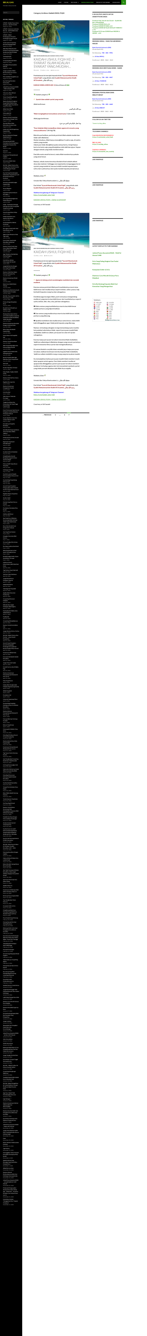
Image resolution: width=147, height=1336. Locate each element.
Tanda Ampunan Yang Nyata (10, 799)
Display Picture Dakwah (103, 2)
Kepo (4, 1138)
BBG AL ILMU (8, 2)
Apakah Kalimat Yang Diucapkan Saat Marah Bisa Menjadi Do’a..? (10, 1162)
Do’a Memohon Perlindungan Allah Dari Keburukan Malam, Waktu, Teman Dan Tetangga (11, 937)
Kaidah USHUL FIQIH (87, 2)
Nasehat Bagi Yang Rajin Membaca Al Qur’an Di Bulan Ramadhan (10, 705)
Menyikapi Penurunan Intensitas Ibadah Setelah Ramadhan (9, 776)
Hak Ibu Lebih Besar (8, 514)
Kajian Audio (116, 2)
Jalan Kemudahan (7, 1039)
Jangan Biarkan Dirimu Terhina (11, 631)
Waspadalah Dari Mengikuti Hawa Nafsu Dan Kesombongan (10, 1027)
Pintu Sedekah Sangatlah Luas (11, 76)
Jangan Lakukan (7, 1021)
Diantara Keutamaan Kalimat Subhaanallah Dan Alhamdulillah (10, 1104)
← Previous (46, 415)
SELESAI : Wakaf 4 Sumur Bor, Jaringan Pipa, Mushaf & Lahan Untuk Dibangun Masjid (11, 166)
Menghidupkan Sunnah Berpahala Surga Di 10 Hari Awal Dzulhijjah (10, 457)
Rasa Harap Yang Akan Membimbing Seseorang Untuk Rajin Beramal (9, 973)
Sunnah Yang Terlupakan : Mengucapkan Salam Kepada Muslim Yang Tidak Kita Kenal (10, 487)
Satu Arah (5, 363)
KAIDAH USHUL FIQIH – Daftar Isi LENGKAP (50, 200)
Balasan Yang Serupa (8, 725)
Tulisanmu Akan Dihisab (9, 93)
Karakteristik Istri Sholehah (10, 452)
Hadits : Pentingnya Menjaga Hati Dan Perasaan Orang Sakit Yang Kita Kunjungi (11, 206)
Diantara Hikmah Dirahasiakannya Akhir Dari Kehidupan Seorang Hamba (10, 1174)
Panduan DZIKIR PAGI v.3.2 (101, 24)
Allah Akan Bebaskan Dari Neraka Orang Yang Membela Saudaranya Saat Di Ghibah (10, 50)
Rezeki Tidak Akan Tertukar (10, 367)
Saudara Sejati (6, 498)
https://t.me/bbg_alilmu (100, 144)
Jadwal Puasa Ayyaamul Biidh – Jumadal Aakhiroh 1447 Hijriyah (10, 1181)
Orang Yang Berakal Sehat (10, 60)
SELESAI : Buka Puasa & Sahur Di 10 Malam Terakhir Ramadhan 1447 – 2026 (10, 846)
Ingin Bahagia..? (7, 1099)
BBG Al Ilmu (55, 70)
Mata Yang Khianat (8, 680)
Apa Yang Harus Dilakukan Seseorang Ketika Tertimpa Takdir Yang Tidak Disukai (10, 520)
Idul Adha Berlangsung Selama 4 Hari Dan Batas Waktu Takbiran (11, 431)
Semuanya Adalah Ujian (9, 161)
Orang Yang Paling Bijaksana (10, 621)
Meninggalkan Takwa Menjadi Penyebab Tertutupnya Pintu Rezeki (11, 1154)
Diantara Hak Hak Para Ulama (10, 378)
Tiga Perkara (6, 1148)
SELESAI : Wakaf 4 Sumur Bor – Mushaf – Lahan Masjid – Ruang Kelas (11, 637)
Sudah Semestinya (8, 1043)
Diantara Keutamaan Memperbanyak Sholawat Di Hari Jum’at (10, 674)
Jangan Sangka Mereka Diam (10, 1055)
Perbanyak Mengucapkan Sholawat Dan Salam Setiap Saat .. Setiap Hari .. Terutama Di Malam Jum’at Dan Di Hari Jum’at (10, 1191)
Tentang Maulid (7, 56)
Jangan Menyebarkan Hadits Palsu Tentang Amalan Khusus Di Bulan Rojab (11, 1132)
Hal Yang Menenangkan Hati (10, 765)
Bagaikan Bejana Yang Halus (10, 493)
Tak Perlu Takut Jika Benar (10, 574)
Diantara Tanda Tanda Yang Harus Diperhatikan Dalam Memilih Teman (10, 248)
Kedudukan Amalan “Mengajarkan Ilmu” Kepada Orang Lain (10, 1201)
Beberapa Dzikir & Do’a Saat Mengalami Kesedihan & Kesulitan (10, 929)
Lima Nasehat (6, 392)
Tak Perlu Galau (7, 447)
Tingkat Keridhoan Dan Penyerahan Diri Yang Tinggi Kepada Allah (10, 404)
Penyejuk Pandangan (8, 949)
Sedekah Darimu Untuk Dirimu (11, 985)
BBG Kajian (74, 2)
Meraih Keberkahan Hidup (10, 212)
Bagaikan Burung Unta (9, 382)
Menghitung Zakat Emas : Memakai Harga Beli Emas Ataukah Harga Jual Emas (10, 911)
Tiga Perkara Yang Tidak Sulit (10, 570)
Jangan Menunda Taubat (9, 663)
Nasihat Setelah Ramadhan (10, 783)
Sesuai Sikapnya (7, 188)
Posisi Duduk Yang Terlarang (10, 918)
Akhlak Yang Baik (7, 691)
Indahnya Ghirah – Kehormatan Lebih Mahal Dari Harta (11, 564)
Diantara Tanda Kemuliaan (10, 341)
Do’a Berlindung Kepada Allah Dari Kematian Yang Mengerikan (11, 1015)
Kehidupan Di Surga (8, 470)
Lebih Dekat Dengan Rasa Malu (11, 997)
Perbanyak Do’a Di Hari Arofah (11, 437)
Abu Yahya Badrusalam (42, 56)
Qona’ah (5, 151)
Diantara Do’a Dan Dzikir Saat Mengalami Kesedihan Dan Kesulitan (10, 1112)
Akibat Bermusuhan (8, 1168)
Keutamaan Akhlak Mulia (9, 652)
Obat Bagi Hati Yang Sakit (9, 588)
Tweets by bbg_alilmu (99, 123)
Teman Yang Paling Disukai (10, 97)
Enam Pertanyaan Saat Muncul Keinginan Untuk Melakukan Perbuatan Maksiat (11, 411)
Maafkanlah (6, 617)
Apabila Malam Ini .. (8, 885)
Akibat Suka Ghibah (8, 109)
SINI (67, 85)
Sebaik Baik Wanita (8, 584)
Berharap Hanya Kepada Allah (11, 896)
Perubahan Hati (7, 695)
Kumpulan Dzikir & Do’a (101, 270)
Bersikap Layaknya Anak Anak (11, 546)
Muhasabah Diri (7, 113)
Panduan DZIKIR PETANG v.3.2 (102, 26)
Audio (37, 70)
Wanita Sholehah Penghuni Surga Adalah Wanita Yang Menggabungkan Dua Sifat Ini (10, 103)
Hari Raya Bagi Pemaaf (9, 803)
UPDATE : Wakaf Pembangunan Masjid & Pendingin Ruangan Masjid (10, 36)
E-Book (66, 2)
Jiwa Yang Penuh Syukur (9, 532)
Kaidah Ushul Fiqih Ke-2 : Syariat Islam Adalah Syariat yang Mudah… (55, 62)
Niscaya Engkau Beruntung (10, 542)
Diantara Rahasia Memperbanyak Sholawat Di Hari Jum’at (10, 712)
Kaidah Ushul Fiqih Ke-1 (54, 252)
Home (59, 2)
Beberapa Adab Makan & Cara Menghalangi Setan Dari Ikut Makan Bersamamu (11, 1049)
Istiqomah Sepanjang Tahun (10, 699)
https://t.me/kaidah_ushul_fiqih (44, 195)
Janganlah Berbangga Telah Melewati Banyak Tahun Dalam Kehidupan (11, 991)
